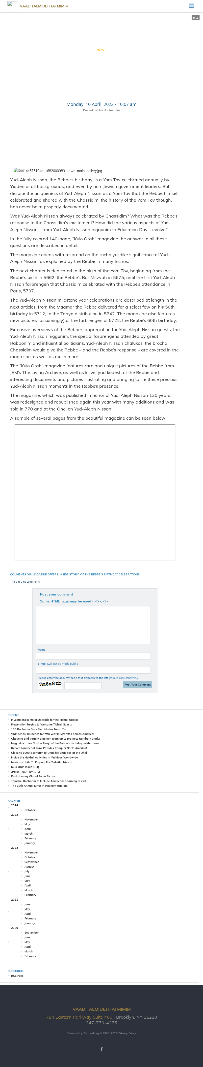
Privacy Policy (127, 1033)
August (29, 866)
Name (41, 649)
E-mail (58, 663)
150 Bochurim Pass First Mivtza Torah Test (39, 729)
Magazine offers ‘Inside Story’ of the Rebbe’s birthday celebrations (55, 743)
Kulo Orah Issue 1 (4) (25, 767)
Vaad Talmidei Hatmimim (44, 6)
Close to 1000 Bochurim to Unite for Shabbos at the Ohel (49, 752)
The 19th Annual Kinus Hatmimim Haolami (39, 785)
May (27, 824)
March (29, 833)
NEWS (101, 50)
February (30, 838)
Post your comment (56, 594)
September (32, 862)
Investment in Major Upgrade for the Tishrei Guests (44, 720)
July (27, 871)
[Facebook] (101, 1049)
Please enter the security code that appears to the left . (88, 678)
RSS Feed (17, 975)
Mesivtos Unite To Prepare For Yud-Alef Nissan (41, 762)
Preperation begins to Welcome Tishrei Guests (41, 724)
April (28, 829)
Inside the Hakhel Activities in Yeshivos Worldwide (44, 757)
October (30, 810)
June (27, 876)
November (31, 819)
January (30, 843)
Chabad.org (91, 1033)
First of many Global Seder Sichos (33, 776)
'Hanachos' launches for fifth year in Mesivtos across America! (52, 734)
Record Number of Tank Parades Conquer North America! (49, 748)
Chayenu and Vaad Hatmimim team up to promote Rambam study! (55, 738)
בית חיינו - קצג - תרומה (25, 771)
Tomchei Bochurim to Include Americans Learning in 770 (48, 781)
